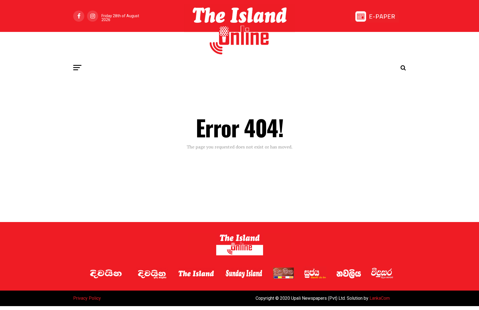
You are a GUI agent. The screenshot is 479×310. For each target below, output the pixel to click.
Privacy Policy (87, 298)
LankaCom (380, 298)
